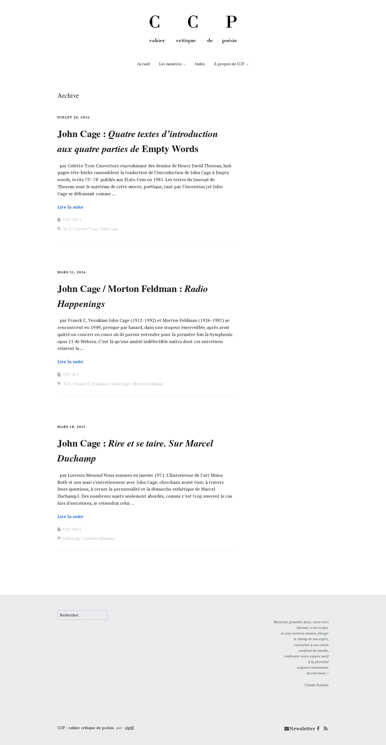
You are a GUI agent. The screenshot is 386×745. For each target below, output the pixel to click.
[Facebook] (318, 728)
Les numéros (170, 63)
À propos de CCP (229, 63)
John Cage (109, 228)
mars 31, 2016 (71, 272)
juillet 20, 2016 (73, 117)
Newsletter (302, 728)
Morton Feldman (148, 383)
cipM (129, 727)
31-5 (67, 383)
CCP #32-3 (72, 219)
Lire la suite (70, 207)
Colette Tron (85, 228)
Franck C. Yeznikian (91, 383)
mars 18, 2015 (71, 427)
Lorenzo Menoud (99, 538)
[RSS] (325, 728)
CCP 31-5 (71, 374)
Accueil (143, 63)
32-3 (67, 228)
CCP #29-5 (72, 529)
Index (200, 63)
